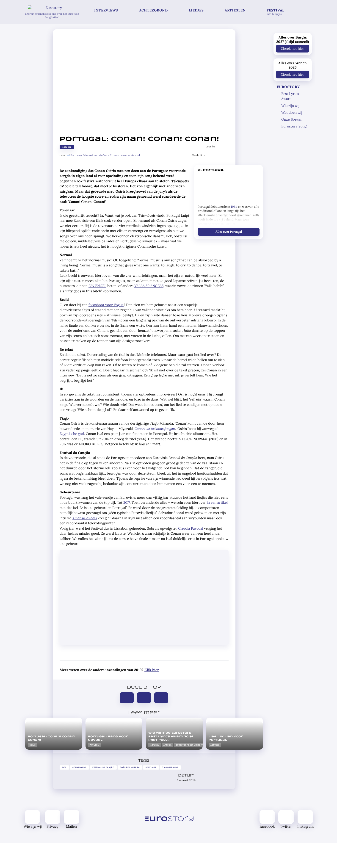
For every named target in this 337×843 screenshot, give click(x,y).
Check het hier (292, 48)
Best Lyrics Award (290, 96)
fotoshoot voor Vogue (106, 305)
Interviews (106, 10)
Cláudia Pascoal (190, 528)
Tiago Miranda (171, 767)
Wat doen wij (291, 112)
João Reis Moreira (130, 767)
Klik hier (151, 670)
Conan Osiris (79, 767)
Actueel (66, 147)
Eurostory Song (294, 126)
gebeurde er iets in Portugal (217, 224)
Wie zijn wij (290, 105)
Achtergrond (153, 10)
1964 (234, 207)
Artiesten (235, 10)
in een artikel (217, 502)
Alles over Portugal (228, 231)
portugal (151, 767)
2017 (126, 502)
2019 (64, 767)
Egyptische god (72, 433)
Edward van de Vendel (125, 155)
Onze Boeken (291, 119)
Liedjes (196, 10)
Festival (276, 12)
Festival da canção (103, 767)
